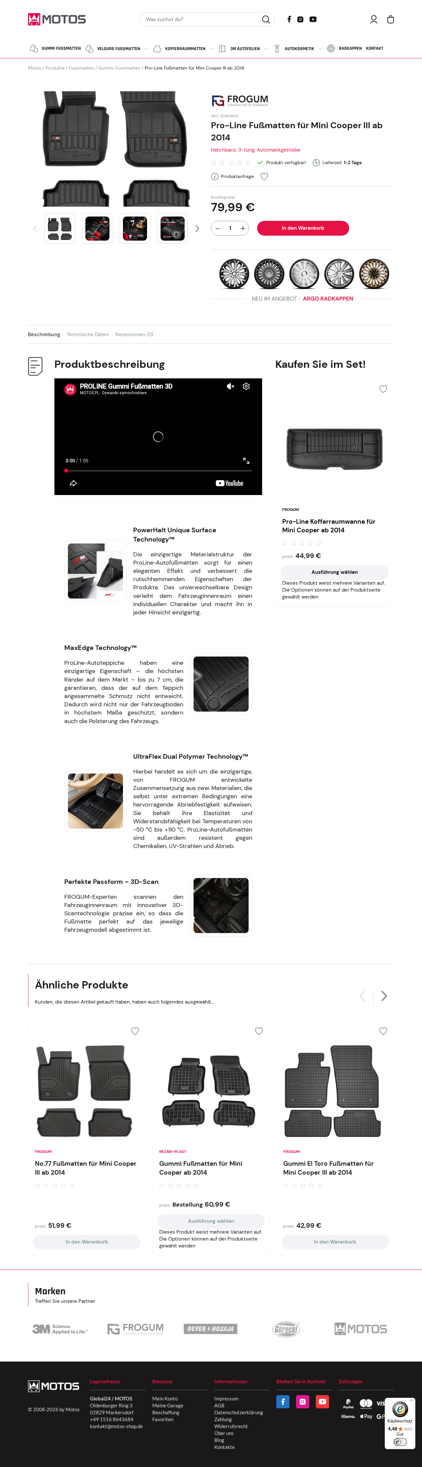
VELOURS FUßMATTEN (118, 49)
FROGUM (290, 509)
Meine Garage (167, 1405)
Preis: (288, 556)
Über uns (224, 1433)
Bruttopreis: (223, 197)
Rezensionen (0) (134, 334)
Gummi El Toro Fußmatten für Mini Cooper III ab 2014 (328, 1168)
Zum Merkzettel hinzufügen (264, 176)
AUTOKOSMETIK (299, 49)
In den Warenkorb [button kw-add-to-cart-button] (87, 1242)
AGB (219, 1405)
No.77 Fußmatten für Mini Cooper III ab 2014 (85, 1168)
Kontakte (224, 1447)
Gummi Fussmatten (119, 68)
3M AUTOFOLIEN (245, 49)
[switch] (400, 1442)
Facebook (289, 19)
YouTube (312, 18)
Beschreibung (44, 334)
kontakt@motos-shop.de (116, 1426)
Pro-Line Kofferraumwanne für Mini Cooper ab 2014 (329, 526)
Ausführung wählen (335, 572)
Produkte (55, 68)
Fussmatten (81, 68)
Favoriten (162, 1419)
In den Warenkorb (303, 228)
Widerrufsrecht (231, 1426)
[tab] (47, 334)
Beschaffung (165, 1412)
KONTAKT (374, 48)
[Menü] (411, 1402)
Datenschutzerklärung (238, 1412)
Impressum (226, 1398)
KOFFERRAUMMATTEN (185, 49)
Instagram (300, 19)
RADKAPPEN (350, 48)
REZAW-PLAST (172, 1151)
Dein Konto (373, 19)
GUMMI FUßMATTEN (61, 48)
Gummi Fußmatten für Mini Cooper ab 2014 (200, 1168)
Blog (219, 1440)
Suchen (266, 19)
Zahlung (223, 1419)
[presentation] (35, 228)
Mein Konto (165, 1398)
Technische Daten (88, 334)
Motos (34, 68)
